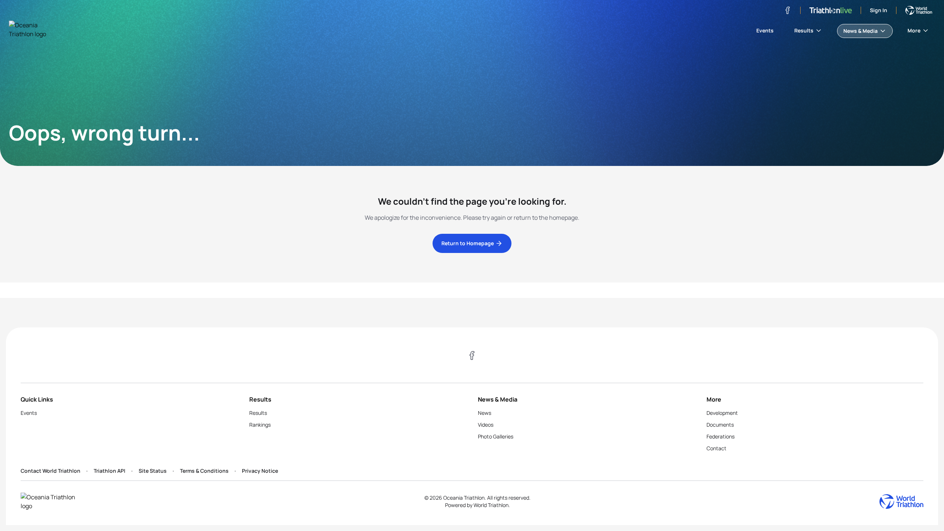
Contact (716, 448)
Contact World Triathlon (50, 470)
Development (722, 412)
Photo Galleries (495, 436)
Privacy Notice (260, 470)
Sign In (878, 10)
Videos (485, 424)
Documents (720, 424)
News (484, 412)
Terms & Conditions (204, 470)
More (913, 30)
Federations (721, 436)
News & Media (860, 30)
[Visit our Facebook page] (787, 10)
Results (803, 30)
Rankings (260, 424)
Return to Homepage (467, 243)
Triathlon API (109, 470)
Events (765, 30)
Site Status (153, 470)
